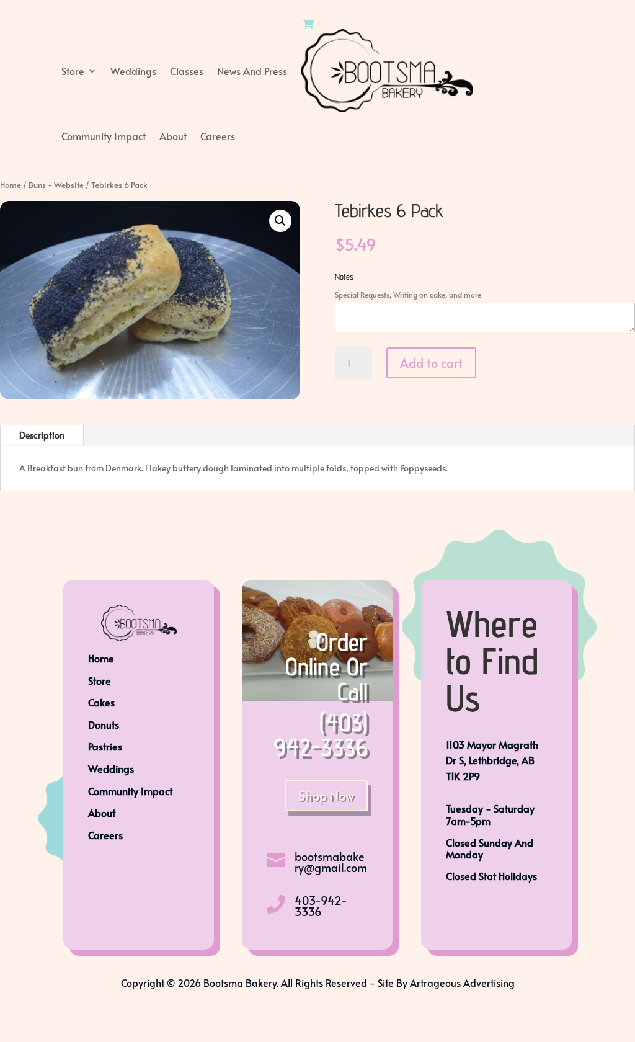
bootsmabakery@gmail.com (331, 861)
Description (41, 435)
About (173, 136)
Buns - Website (56, 184)
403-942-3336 (321, 906)
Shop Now (326, 795)
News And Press (252, 71)
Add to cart (431, 363)
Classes (186, 71)
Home (10, 184)
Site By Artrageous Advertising (446, 982)
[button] (280, 221)
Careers (217, 136)
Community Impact (103, 136)
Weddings (133, 71)
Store (72, 71)
